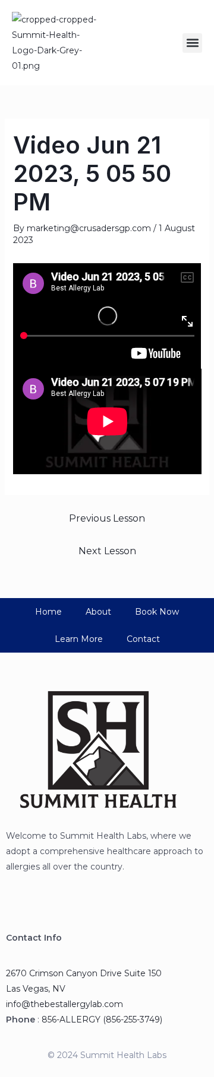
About (98, 611)
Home (48, 611)
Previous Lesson (107, 518)
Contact (143, 639)
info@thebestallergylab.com (64, 1004)
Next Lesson (107, 551)
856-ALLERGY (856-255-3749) (102, 1019)
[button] (192, 43)
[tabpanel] (107, 369)
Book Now (157, 611)
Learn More (79, 639)
